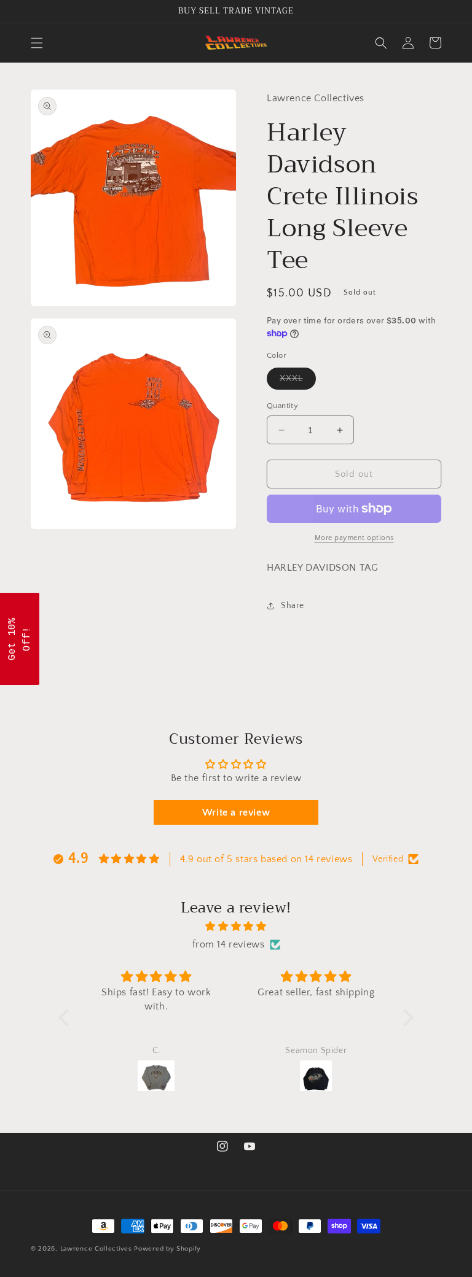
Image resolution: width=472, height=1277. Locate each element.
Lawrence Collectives (96, 1248)
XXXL (298, 381)
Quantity (282, 405)
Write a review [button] (236, 812)
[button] (36, 42)
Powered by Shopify (167, 1248)
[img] (236, 926)
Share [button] (292, 606)
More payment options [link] (354, 538)
